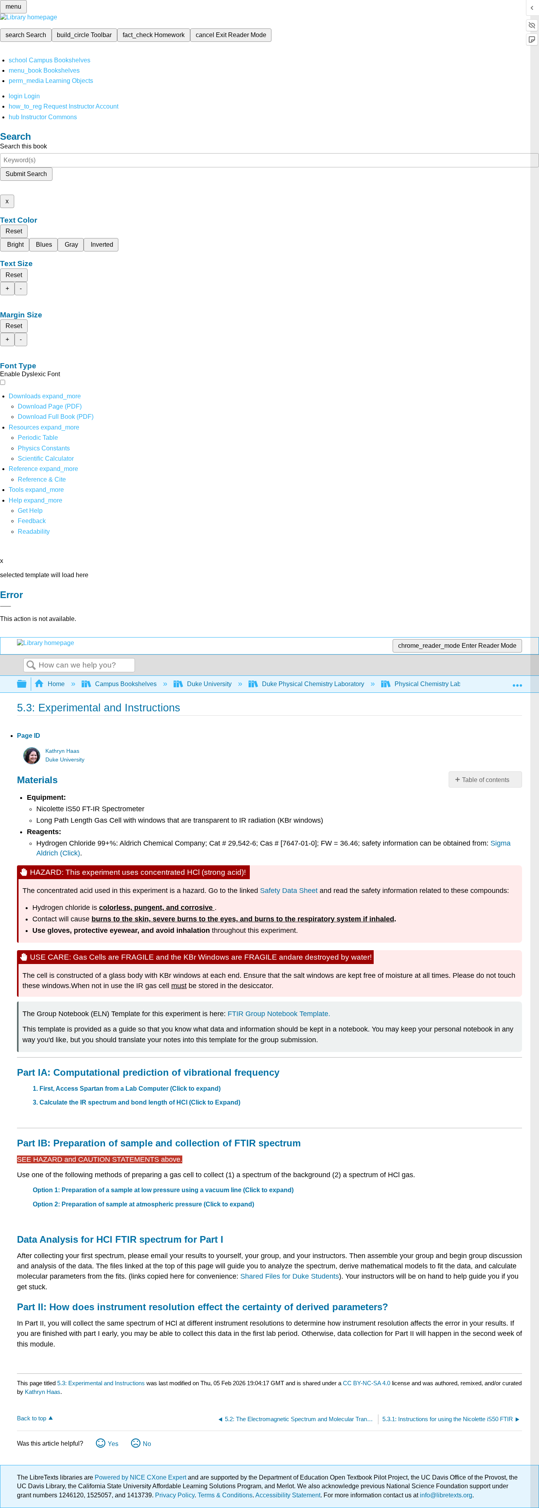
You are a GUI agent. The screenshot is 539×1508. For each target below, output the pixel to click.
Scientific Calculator (46, 458)
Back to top (31, 1418)
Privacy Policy (175, 1495)
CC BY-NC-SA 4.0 (366, 1383)
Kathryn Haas (62, 751)
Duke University (209, 684)
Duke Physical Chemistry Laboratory (313, 684)
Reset (14, 231)
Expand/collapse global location (517, 682)
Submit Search (26, 174)
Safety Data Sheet (290, 891)
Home (56, 684)
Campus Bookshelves (126, 684)
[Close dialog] (5, 606)
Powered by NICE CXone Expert (141, 1477)
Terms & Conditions (225, 1495)
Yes (113, 1443)
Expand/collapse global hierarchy (26, 684)
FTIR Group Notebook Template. (279, 1014)
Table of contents (485, 780)
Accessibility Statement (287, 1495)
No (147, 1443)
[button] (32, 521)
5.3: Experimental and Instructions (101, 1383)
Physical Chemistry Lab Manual (439, 684)
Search (31, 665)
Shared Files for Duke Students (289, 1276)
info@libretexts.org (445, 1495)
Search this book (23, 146)
